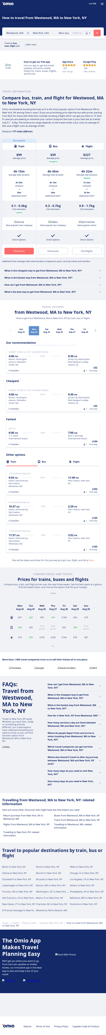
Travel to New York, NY (51, 922)
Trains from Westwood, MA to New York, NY (77, 819)
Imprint (27, 1026)
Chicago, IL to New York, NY (84, 873)
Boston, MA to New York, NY (50, 885)
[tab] (21, 461)
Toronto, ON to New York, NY (17, 891)
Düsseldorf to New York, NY (16, 879)
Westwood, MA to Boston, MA (51, 910)
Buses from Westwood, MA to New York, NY (77, 815)
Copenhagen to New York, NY (17, 885)
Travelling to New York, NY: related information (21, 834)
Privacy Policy (61, 1026)
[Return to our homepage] (8, 4)
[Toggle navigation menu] (102, 4)
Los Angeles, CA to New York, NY (86, 879)
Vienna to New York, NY (14, 873)
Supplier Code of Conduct (86, 1026)
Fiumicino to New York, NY (83, 904)
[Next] (95, 330)
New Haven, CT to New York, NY (18, 904)
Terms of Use (43, 1026)
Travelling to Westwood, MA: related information (73, 826)
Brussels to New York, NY (49, 879)
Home (5, 922)
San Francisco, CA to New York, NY (20, 897)
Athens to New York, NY (82, 885)
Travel (15, 922)
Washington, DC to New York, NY (53, 891)
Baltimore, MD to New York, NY (86, 897)
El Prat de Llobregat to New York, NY (21, 910)
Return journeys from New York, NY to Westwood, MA (23, 817)
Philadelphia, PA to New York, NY (87, 891)
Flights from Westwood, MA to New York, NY (26, 824)
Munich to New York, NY (48, 873)
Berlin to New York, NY (14, 866)
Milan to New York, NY (81, 866)
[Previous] (11, 607)
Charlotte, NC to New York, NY (51, 904)
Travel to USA (29, 922)
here (91, 560)
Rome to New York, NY (47, 866)
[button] (64, 33)
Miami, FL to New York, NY (49, 897)
